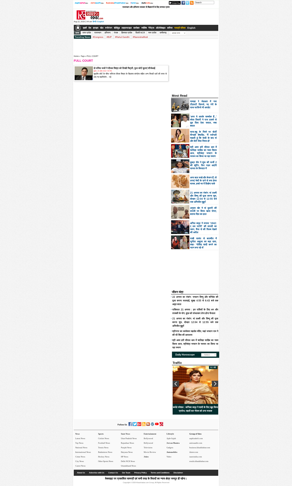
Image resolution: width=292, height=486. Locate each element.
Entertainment (150, 434)
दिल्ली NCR (140, 32)
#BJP (109, 37)
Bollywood (148, 438)
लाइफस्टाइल (127, 28)
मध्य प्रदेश (152, 32)
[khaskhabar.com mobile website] (161, 425)
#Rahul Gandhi (122, 37)
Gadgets (170, 447)
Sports (101, 434)
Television (148, 447)
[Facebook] (130, 425)
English (100, 22)
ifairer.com (193, 452)
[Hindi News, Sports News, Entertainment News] (78, 28)
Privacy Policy (140, 473)
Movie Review (150, 452)
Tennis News (103, 447)
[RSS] (144, 425)
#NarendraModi (140, 37)
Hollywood (148, 443)
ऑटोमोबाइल (160, 28)
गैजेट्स (151, 28)
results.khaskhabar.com (198, 461)
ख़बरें (85, 28)
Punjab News (126, 447)
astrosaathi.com (195, 443)
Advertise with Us (96, 473)
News (77, 434)
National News (81, 447)
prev (176, 384)
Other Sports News (105, 461)
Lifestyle (170, 434)
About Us (81, 473)
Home (76, 56)
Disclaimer (178, 473)
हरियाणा (108, 32)
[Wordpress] (152, 425)
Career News (80, 466)
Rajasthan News (127, 443)
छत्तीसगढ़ (163, 32)
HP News (124, 457)
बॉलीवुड (117, 28)
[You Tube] (157, 425)
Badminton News (105, 452)
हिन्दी (94, 22)
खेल (101, 28)
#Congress (98, 37)
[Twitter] (135, 425)
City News (79, 461)
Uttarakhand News (128, 466)
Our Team (126, 473)
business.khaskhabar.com (199, 447)
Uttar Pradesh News (129, 438)
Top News (79, 443)
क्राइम (95, 28)
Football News (104, 443)
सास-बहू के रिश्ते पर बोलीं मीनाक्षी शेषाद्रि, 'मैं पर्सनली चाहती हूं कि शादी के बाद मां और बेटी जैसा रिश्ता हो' (195, 409)
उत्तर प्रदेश (86, 32)
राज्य (77, 33)
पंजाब (116, 32)
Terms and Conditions (160, 473)
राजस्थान (97, 32)
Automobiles (172, 452)
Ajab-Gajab (171, 438)
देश (90, 28)
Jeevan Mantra (173, 443)
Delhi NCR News (128, 461)
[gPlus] (139, 425)
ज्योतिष (144, 28)
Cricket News (103, 438)
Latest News (80, 438)
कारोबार (136, 28)
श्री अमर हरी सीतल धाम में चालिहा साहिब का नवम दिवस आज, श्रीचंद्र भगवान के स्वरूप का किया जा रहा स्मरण (195, 344)
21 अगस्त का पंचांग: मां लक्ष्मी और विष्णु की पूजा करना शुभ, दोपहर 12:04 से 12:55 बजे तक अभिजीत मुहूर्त (195, 322)
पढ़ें (109, 77)
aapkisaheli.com (196, 438)
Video (169, 457)
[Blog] (148, 425)
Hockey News (103, 457)
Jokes (146, 457)
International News (83, 452)
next (215, 384)
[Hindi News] (90, 19)
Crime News (80, 457)
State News (125, 434)
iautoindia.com (195, 457)
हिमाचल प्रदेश (126, 32)
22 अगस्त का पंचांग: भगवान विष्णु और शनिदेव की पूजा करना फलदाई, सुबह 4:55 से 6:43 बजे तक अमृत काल (195, 301)
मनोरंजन (108, 28)
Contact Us (113, 473)
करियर (170, 28)
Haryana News (127, 452)
